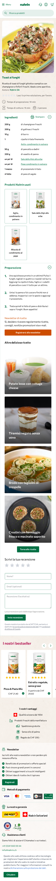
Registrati (10, 782)
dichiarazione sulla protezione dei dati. (28, 868)
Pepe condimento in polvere (34, 164)
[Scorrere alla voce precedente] (44, 645)
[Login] (47, 4)
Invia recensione (15, 617)
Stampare (40, 116)
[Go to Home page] (25, 4)
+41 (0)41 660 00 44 (11, 846)
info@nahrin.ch (9, 850)
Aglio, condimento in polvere (34, 144)
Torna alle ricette (28, 549)
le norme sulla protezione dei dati (26, 627)
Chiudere (11, 874)
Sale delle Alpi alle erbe (31, 159)
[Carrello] (52, 4)
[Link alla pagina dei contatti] (41, 4)
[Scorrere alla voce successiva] (50, 645)
